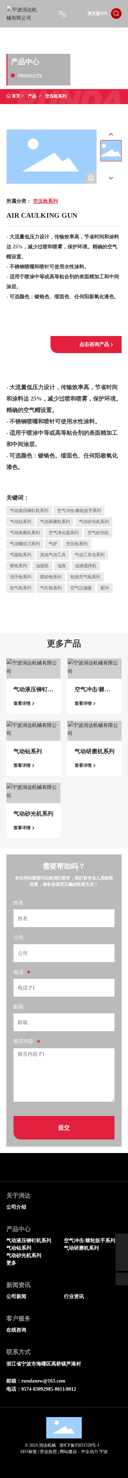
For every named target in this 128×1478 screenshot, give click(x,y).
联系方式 (18, 1352)
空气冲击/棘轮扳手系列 (89, 1240)
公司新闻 (16, 1296)
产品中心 (18, 1229)
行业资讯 (74, 1296)
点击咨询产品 (94, 344)
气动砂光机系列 (33, 814)
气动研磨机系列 (94, 751)
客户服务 (18, 1318)
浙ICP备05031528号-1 (79, 1445)
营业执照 (48, 1451)
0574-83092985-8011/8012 (48, 1389)
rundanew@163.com (43, 1381)
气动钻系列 (28, 751)
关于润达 (18, 1195)
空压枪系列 (45, 201)
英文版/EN (97, 13)
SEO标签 (28, 1451)
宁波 (103, 1451)
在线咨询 (16, 1330)
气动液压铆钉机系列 (28, 1240)
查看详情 (22, 703)
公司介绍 (16, 1207)
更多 (11, 1263)
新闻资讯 (18, 1285)
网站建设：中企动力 (79, 1451)
